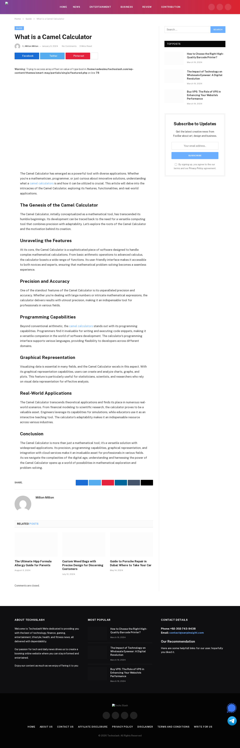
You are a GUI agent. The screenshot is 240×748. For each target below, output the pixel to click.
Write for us (203, 726)
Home (63, 7)
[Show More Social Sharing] (94, 56)
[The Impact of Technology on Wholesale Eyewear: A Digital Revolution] (174, 76)
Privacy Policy (196, 168)
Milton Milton (31, 46)
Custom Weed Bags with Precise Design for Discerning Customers (82, 565)
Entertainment (100, 7)
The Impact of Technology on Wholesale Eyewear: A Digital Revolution (204, 75)
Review (147, 7)
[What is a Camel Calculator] (84, 120)
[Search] (234, 7)
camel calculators (42, 183)
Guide (19, 28)
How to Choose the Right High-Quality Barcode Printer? (205, 55)
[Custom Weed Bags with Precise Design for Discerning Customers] (83, 544)
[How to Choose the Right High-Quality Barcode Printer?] (174, 58)
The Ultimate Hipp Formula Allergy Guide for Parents (33, 563)
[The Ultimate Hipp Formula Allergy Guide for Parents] (36, 544)
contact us (65, 726)
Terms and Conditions (173, 726)
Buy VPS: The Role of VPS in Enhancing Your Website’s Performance (204, 95)
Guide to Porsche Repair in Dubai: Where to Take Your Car (130, 563)
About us (46, 726)
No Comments (69, 46)
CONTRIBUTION (170, 7)
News (76, 7)
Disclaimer (145, 726)
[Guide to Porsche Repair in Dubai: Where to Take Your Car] (131, 544)
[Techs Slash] (26, 7)
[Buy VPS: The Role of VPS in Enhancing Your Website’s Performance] (174, 96)
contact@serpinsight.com (186, 632)
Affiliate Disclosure (93, 726)
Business (127, 7)
